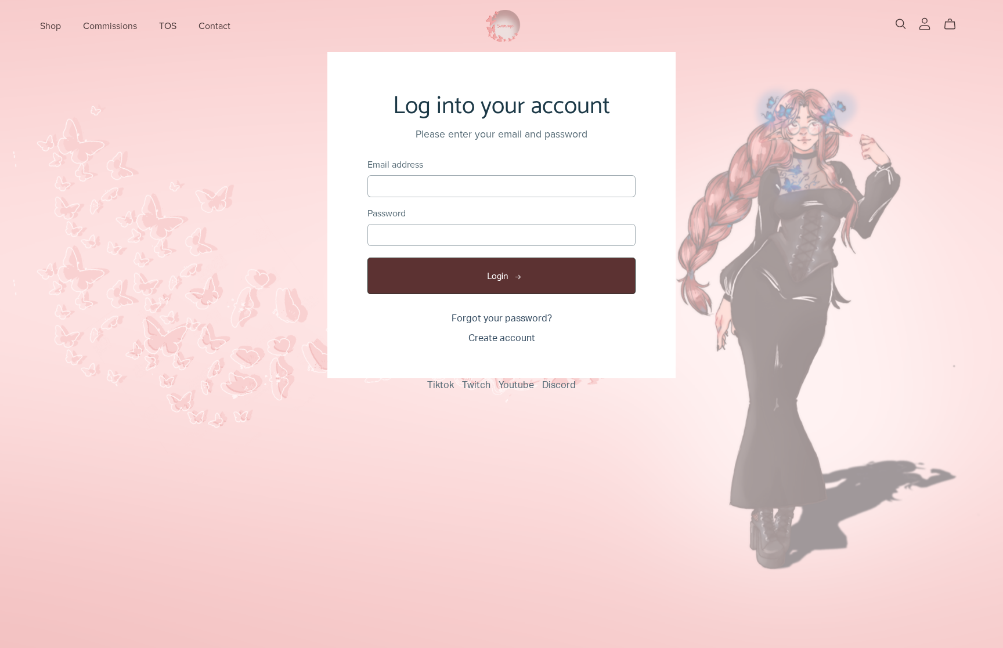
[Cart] (954, 24)
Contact (214, 25)
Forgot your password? (502, 318)
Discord (559, 385)
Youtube (517, 385)
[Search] (901, 24)
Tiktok (441, 385)
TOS (167, 25)
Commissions (110, 25)
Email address (395, 165)
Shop (50, 25)
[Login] (925, 23)
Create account (501, 338)
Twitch (477, 385)
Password (386, 213)
